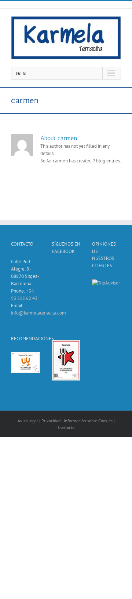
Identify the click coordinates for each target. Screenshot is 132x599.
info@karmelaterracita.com (38, 313)
